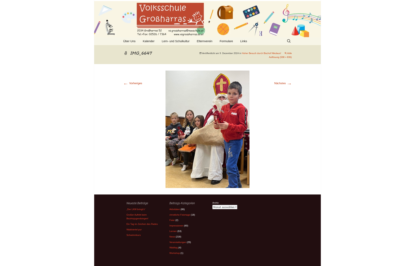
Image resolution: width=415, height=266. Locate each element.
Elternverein (204, 41)
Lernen (173, 231)
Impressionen (176, 225)
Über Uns (129, 41)
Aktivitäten (174, 209)
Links (243, 41)
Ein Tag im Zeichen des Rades (142, 224)
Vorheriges (132, 83)
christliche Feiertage (179, 214)
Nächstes (283, 83)
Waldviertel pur (134, 229)
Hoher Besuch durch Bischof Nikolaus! (261, 53)
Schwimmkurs (133, 235)
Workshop (174, 253)
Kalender (148, 41)
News (172, 236)
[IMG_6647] (207, 129)
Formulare (226, 41)
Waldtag (173, 247)
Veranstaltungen (177, 242)
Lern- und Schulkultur (176, 41)
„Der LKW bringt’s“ (135, 209)
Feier (172, 220)
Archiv (215, 202)
